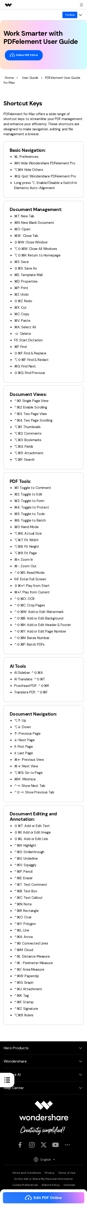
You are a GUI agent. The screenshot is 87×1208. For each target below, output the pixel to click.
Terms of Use (66, 1173)
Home (9, 78)
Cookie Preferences (25, 1185)
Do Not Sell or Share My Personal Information (43, 1179)
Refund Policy (51, 1185)
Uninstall (69, 1185)
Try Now (70, 14)
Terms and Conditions (26, 1173)
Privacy (50, 1173)
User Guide (30, 78)
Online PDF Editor (26, 55)
